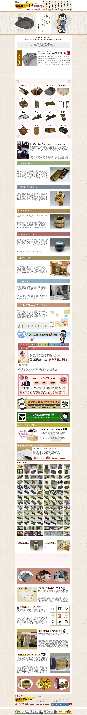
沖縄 (22, 327)
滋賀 (50, 699)
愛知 (43, 699)
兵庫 (19, 325)
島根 (32, 325)
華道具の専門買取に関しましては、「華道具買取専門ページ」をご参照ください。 (32, 251)
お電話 (47, 438)
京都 (53, 699)
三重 (47, 699)
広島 (38, 325)
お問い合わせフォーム (53, 438)
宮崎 (45, 326)
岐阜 (37, 699)
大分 (41, 326)
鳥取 (28, 325)
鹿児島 (19, 327)
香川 (19, 326)
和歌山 (26, 325)
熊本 (38, 326)
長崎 (35, 326)
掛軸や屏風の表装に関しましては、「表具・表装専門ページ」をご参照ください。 (32, 298)
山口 (41, 325)
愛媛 (22, 326)
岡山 (35, 325)
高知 (25, 326)
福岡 (28, 326)
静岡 (40, 699)
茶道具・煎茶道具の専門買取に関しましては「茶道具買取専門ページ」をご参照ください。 (33, 227)
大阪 (56, 699)
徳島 (45, 325)
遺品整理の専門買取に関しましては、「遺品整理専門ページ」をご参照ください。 (32, 274)
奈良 (22, 325)
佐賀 (32, 326)
